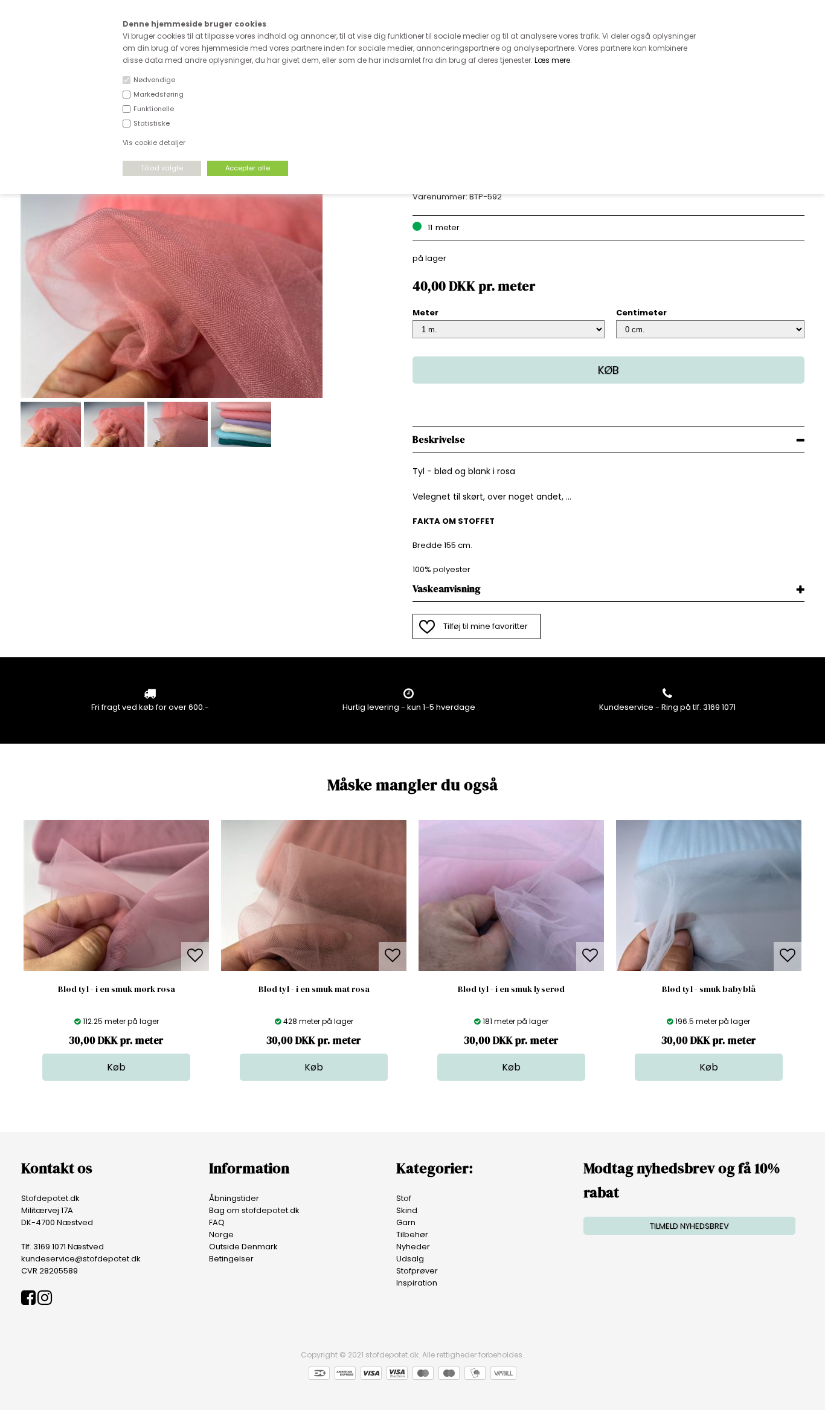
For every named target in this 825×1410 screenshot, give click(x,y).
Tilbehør (412, 1234)
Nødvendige (154, 80)
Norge (221, 1234)
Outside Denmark (243, 1246)
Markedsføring (158, 94)
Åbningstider (234, 1198)
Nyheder (413, 1246)
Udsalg (410, 1258)
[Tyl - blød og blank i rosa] (172, 395)
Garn (406, 1222)
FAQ (217, 1222)
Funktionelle (153, 109)
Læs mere (552, 60)
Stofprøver (417, 1270)
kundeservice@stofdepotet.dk (81, 1258)
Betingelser (231, 1258)
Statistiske (151, 123)
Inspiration (416, 1283)
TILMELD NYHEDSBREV (689, 1226)
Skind (406, 1210)
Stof (403, 1198)
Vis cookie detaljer (154, 142)
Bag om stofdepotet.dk (254, 1210)
